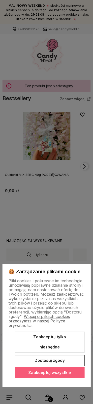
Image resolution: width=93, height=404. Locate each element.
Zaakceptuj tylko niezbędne (49, 342)
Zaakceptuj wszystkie (49, 372)
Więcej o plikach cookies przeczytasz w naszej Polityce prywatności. (39, 321)
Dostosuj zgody (49, 360)
